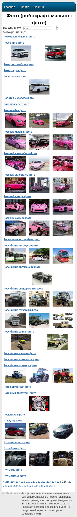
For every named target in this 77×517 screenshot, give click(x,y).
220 (33, 481)
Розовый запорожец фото (19, 174)
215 (7, 481)
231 (20, 485)
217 (18, 481)
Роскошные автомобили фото (22, 239)
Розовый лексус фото (17, 196)
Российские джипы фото (19, 331)
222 (43, 481)
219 (28, 481)
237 (51, 485)
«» (16, 493)
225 (59, 481)
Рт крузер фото (13, 420)
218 (23, 481)
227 (70, 481)
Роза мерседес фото (16, 104)
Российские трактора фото (20, 365)
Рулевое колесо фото (17, 442)
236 (46, 485)
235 (41, 485)
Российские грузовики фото (21, 310)
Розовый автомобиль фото (20, 153)
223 (48, 481)
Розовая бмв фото (15, 110)
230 (15, 485)
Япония (39, 6)
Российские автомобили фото (22, 267)
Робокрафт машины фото (19, 36)
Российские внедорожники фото (23, 288)
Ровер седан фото (15, 70)
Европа (24, 6)
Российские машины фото (20, 353)
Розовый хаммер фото (17, 218)
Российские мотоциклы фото (21, 359)
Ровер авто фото (14, 42)
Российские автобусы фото (21, 245)
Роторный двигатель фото (20, 393)
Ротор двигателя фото (17, 386)
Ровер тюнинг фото (15, 76)
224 (54, 481)
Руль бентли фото (15, 448)
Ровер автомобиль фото (18, 64)
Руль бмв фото (13, 469)
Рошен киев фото (14, 414)
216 (12, 481)
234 (36, 485)
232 (26, 485)
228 (5, 485)
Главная (9, 6)
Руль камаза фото (15, 476)
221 (38, 481)
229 (10, 485)
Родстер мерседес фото (19, 98)
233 (31, 485)
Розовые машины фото (18, 131)
